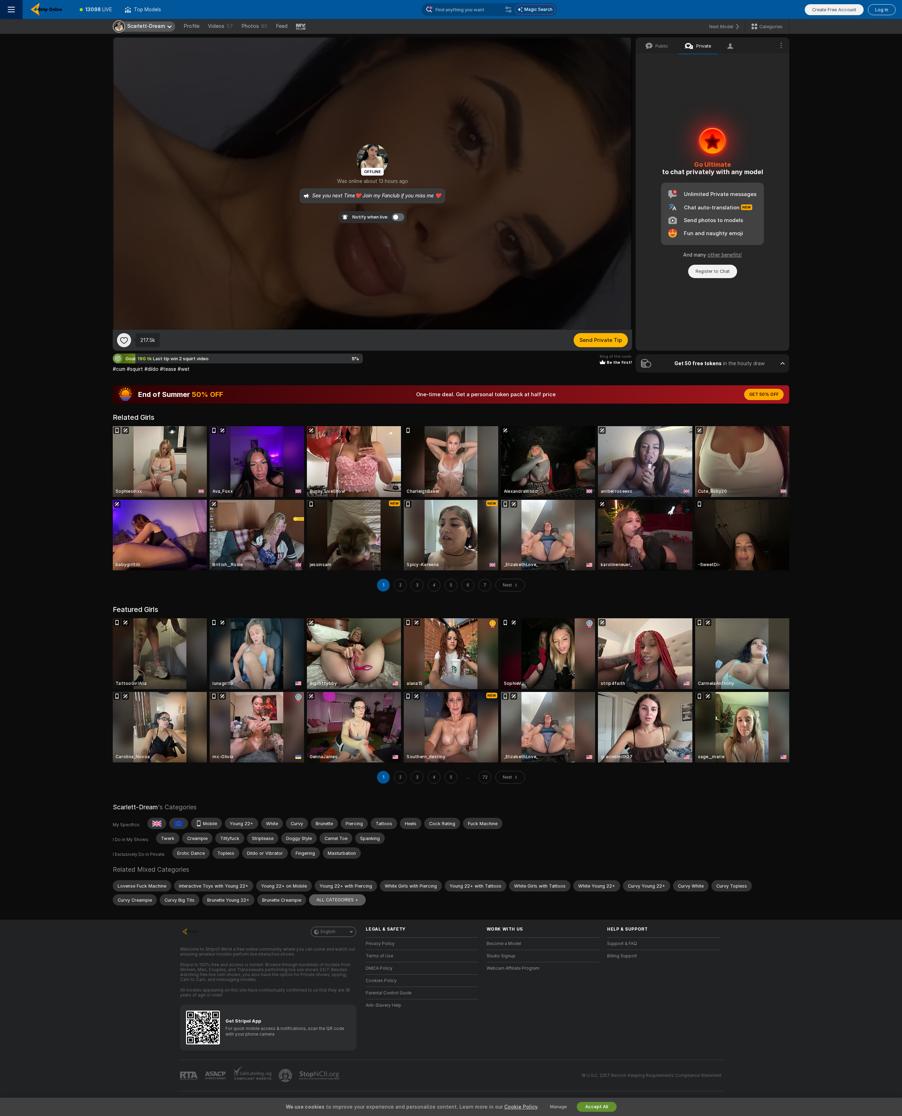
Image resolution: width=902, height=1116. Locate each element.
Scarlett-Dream (135, 807)
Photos (254, 26)
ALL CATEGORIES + (337, 899)
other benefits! (725, 255)
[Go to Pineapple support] (286, 1075)
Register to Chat (713, 271)
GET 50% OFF (764, 394)
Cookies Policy (381, 980)
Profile (191, 26)
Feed (282, 26)
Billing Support (622, 955)
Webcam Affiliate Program (513, 968)
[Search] (508, 9)
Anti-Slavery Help (383, 1005)
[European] (178, 823)
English (328, 931)
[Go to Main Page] (48, 9)
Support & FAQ (622, 943)
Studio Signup (501, 955)
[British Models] (156, 823)
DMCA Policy (379, 968)
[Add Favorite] (124, 340)
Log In (881, 9)
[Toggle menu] (11, 9)
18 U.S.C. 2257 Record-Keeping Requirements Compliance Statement (651, 1075)
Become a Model (504, 943)
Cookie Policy (520, 1107)
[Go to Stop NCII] (320, 1075)
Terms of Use (379, 955)
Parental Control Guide (389, 993)
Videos (220, 26)
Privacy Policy (380, 943)
